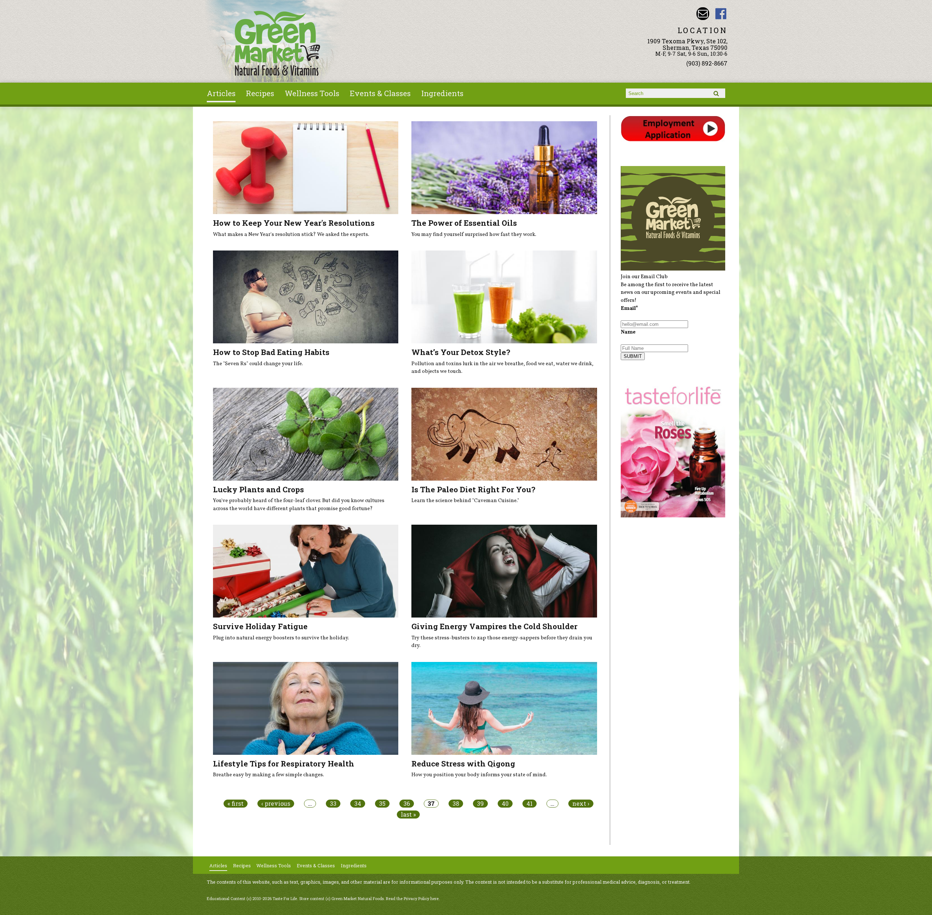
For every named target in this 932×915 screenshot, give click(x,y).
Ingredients (442, 93)
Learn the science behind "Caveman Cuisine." (465, 500)
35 (382, 803)
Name (628, 332)
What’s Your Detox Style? (460, 352)
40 (505, 803)
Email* (629, 308)
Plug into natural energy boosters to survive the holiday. (281, 638)
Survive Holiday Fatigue (260, 626)
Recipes (260, 93)
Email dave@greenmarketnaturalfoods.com (702, 13)
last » (408, 814)
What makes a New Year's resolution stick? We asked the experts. (291, 234)
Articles (221, 93)
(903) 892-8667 (706, 63)
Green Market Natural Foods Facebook (721, 13)
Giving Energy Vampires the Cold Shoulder (494, 626)
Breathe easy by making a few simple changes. (268, 774)
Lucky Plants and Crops (258, 489)
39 (480, 803)
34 (357, 803)
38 (456, 803)
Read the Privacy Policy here (412, 898)
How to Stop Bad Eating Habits (271, 352)
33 (333, 803)
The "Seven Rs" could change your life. (258, 363)
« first (236, 803)
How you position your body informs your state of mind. (479, 774)
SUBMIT (633, 356)
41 (529, 803)
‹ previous (275, 803)
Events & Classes (380, 93)
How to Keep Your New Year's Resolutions (294, 223)
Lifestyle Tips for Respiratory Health (283, 763)
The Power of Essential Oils (464, 223)
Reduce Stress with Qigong (463, 763)
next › (580, 803)
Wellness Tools (312, 93)
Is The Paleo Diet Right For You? (473, 489)
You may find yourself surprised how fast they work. (473, 234)
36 (406, 803)
